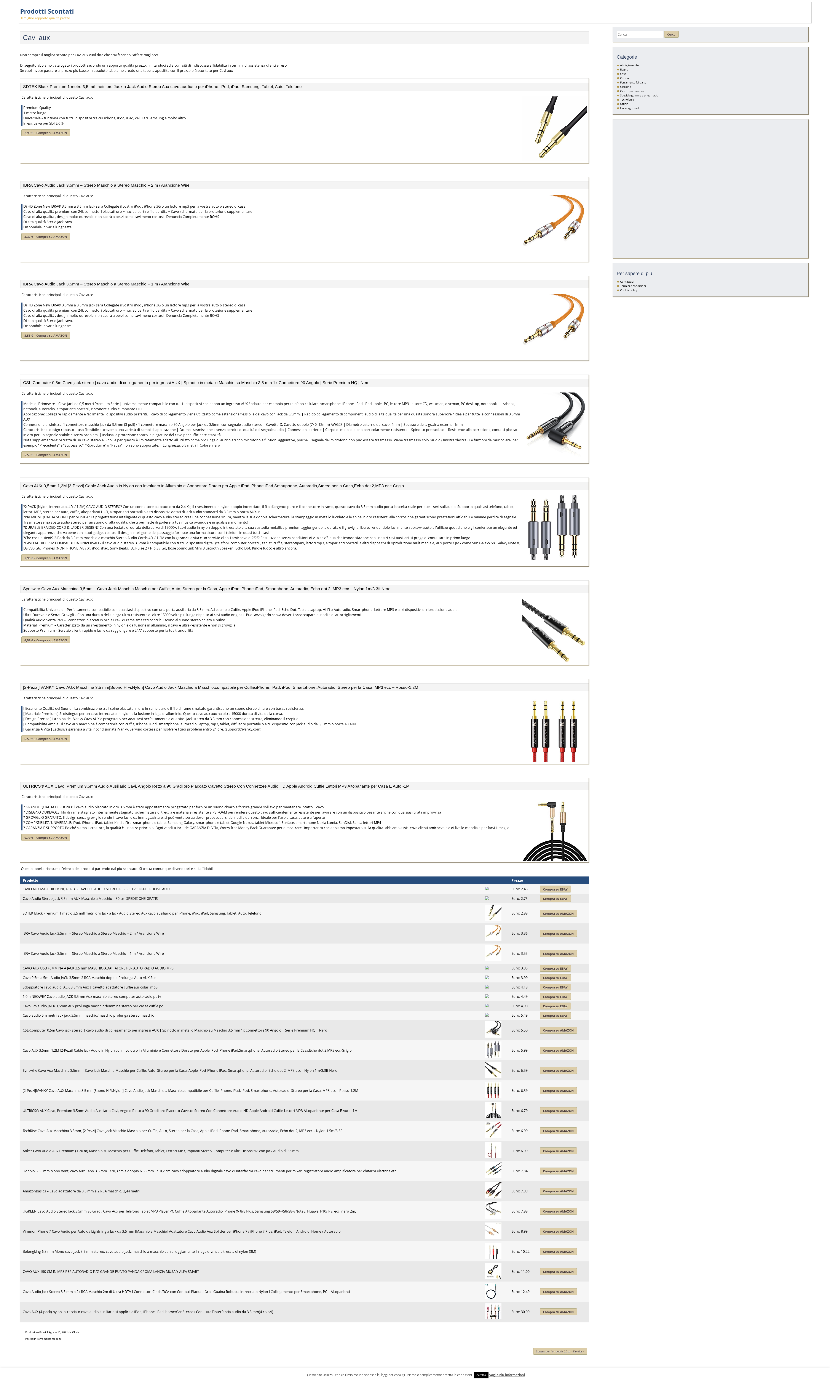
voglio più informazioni (507, 1375)
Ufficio (624, 104)
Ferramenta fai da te (49, 1339)
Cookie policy (628, 290)
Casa (623, 74)
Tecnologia (627, 99)
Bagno (624, 69)
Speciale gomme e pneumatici (639, 95)
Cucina (624, 78)
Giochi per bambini (632, 91)
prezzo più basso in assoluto (84, 70)
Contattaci (627, 282)
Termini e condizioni (633, 286)
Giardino (625, 87)
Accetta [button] (481, 1375)
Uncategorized (629, 108)
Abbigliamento (629, 65)
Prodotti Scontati (47, 11)
